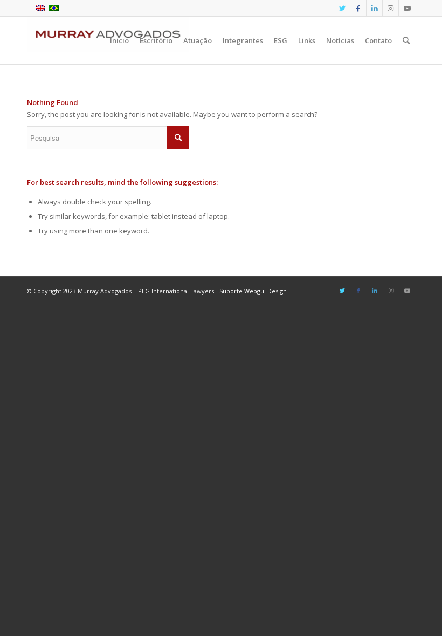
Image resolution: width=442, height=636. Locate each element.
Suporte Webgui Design (253, 291)
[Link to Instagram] (390, 8)
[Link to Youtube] (407, 8)
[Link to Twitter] (342, 8)
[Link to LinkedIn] (374, 8)
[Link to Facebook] (358, 8)
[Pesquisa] (406, 40)
